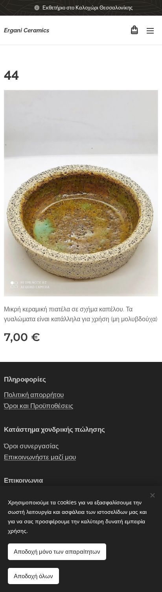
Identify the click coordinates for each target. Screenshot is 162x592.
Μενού (150, 30)
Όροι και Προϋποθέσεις (38, 406)
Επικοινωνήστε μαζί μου (40, 457)
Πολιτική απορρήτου (34, 395)
